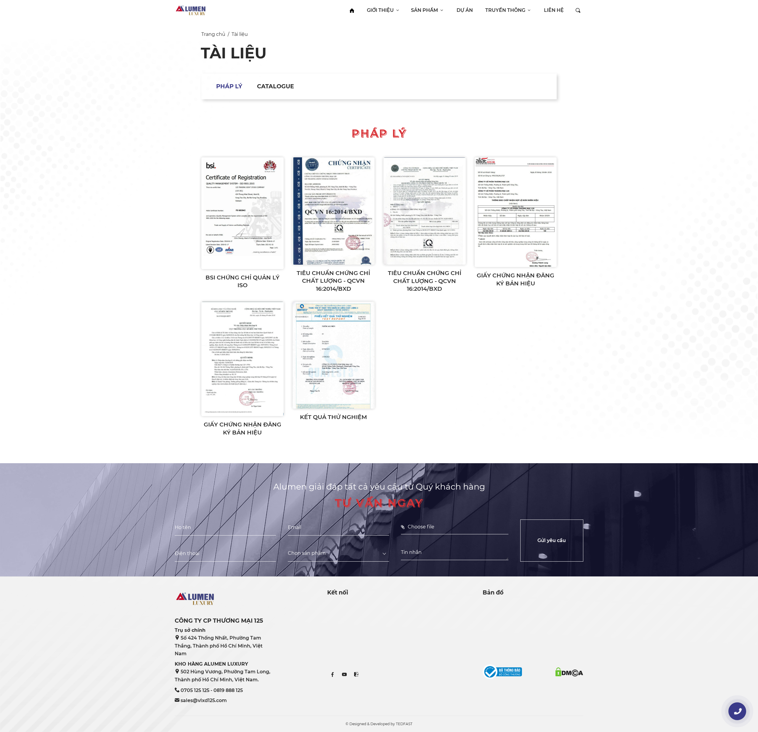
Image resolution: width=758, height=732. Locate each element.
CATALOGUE (275, 86)
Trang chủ (213, 34)
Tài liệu (240, 34)
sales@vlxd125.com (204, 700)
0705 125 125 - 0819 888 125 (212, 690)
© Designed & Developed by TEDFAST (379, 724)
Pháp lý (229, 86)
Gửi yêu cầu (551, 540)
